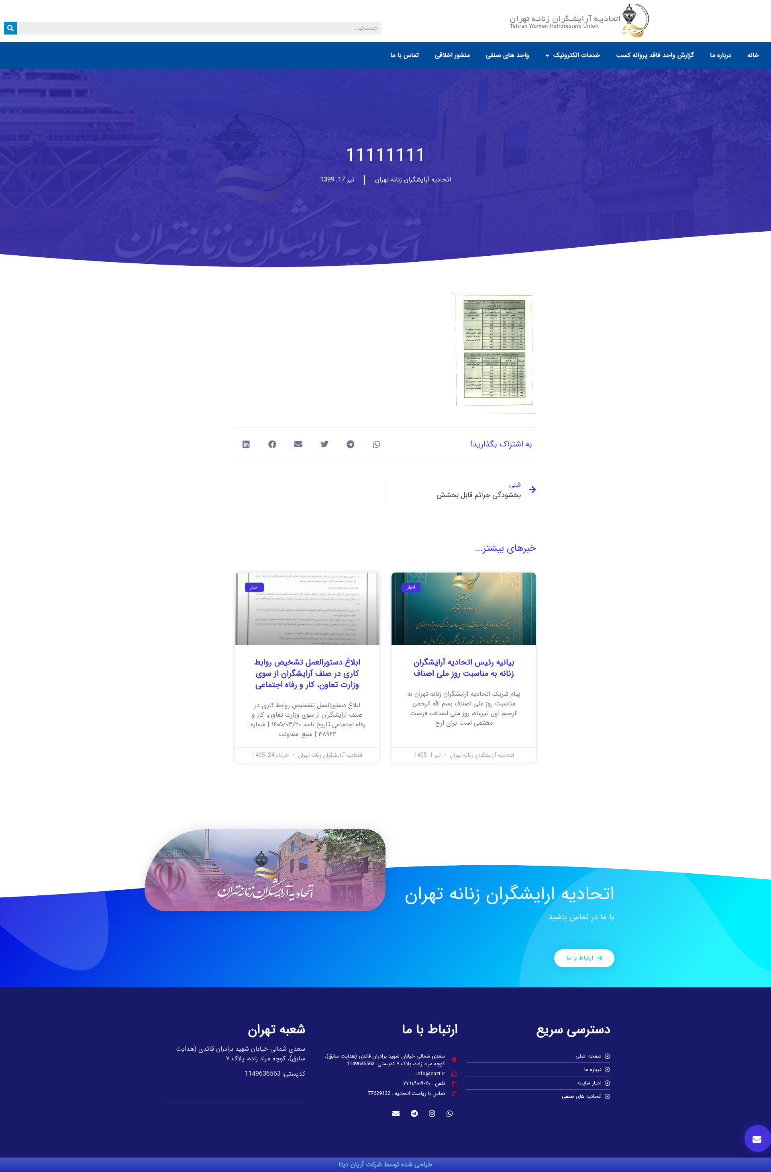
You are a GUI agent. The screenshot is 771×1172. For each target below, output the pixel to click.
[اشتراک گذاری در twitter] (324, 445)
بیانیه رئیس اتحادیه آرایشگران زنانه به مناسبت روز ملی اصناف (464, 668)
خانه (753, 55)
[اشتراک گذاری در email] (298, 445)
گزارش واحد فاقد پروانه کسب (655, 55)
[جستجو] (10, 28)
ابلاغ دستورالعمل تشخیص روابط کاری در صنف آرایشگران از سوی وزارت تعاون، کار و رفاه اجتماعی (307, 673)
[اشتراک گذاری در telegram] (350, 445)
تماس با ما (404, 55)
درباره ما (720, 55)
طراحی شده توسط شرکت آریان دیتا (385, 1165)
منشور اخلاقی (452, 55)
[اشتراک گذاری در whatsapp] (376, 445)
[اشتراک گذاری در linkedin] (246, 445)
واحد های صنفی (507, 55)
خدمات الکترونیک (576, 55)
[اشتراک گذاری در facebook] (272, 445)
